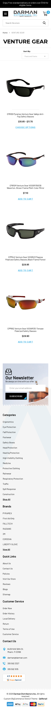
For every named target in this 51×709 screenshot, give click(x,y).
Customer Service (11, 634)
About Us (7, 563)
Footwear (7, 437)
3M (4, 534)
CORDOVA (7, 539)
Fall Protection (9, 432)
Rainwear (7, 473)
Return (6, 624)
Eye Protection (9, 427)
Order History (8, 613)
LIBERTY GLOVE (10, 544)
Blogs (5, 589)
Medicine (7, 463)
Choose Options (25, 127)
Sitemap (6, 594)
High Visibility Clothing (13, 458)
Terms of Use (9, 629)
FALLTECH (8, 523)
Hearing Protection (11, 453)
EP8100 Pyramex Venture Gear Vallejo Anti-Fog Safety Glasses (25, 115)
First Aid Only (8, 518)
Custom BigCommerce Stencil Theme (20, 698)
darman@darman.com (17, 657)
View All (6, 549)
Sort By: (27, 51)
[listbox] (35, 56)
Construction (8, 494)
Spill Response (9, 489)
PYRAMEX (7, 513)
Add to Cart (25, 198)
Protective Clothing (11, 468)
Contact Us (8, 568)
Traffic (6, 484)
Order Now (7, 608)
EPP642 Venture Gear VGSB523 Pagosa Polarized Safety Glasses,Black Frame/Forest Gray (25, 259)
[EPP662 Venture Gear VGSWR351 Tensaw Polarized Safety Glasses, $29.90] (25, 302)
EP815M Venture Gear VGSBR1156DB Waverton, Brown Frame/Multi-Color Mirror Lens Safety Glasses (25, 188)
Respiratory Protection (13, 478)
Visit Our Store (9, 579)
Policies (6, 573)
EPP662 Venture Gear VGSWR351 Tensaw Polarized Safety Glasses (25, 329)
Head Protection (10, 447)
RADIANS (7, 529)
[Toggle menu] (5, 13)
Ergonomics (8, 422)
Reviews (6, 584)
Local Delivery (9, 618)
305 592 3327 (13, 663)
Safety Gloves (9, 442)
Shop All (6, 499)
